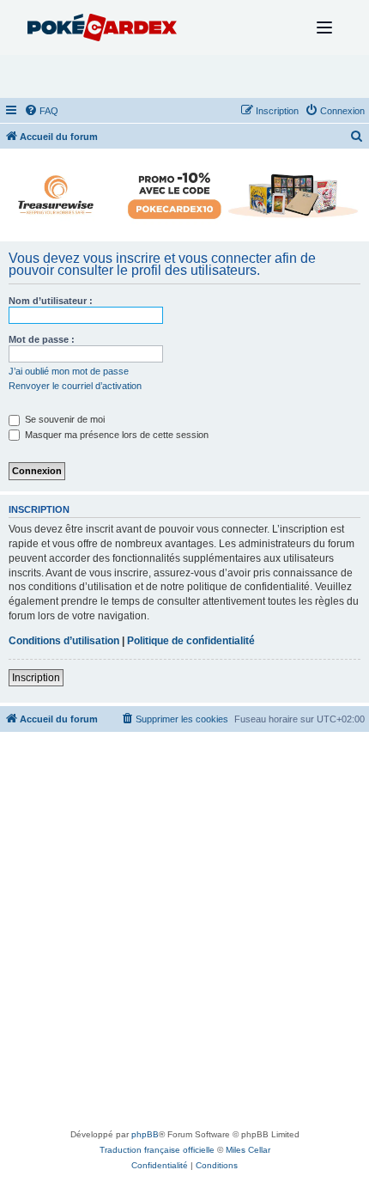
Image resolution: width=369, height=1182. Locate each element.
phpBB (145, 1134)
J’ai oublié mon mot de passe (69, 371)
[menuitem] (41, 111)
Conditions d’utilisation (64, 641)
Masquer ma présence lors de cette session (115, 435)
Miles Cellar (248, 1150)
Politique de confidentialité (191, 641)
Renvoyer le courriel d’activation (75, 386)
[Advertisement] (184, 933)
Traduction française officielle (157, 1150)
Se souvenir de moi (63, 419)
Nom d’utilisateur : (51, 301)
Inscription (36, 678)
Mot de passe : (42, 339)
